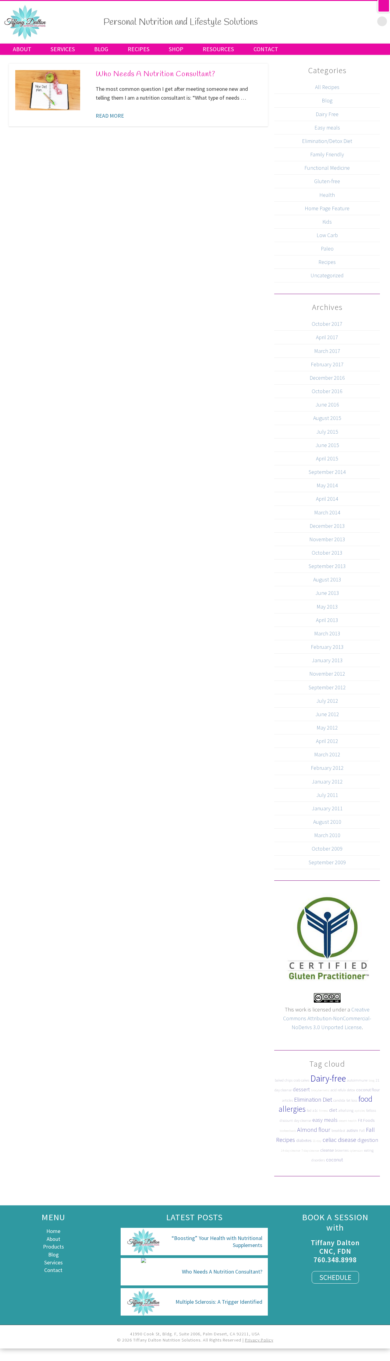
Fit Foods (366, 1120)
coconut (334, 1160)
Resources (218, 49)
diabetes (303, 1140)
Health (327, 194)
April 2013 (327, 620)
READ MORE (110, 115)
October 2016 (327, 391)
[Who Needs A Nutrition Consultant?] (47, 90)
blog (371, 1080)
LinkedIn (369, 21)
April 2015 (327, 458)
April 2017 (327, 337)
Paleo (327, 248)
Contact (266, 49)
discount (286, 1120)
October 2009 (327, 848)
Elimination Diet (313, 1099)
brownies (342, 1150)
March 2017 (327, 350)
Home (53, 1231)
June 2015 (327, 445)
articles (287, 1100)
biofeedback (288, 1131)
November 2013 (327, 539)
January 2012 (327, 781)
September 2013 (327, 566)
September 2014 (327, 471)
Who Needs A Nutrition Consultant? (155, 74)
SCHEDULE (335, 1277)
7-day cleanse (310, 1151)
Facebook (318, 21)
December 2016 (327, 377)
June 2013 (327, 592)
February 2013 (327, 646)
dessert (301, 1089)
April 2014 (327, 498)
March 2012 (327, 754)
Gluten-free (327, 181)
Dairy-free (328, 1078)
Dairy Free (327, 114)
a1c (315, 1110)
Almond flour (313, 1129)
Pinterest (344, 21)
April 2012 (327, 740)
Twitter (331, 21)
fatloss (371, 1110)
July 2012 (327, 700)
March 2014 (327, 512)
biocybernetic (320, 1090)
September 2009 (327, 862)
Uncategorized (327, 275)
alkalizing (346, 1110)
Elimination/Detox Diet (327, 140)
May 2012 (327, 727)
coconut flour (368, 1090)
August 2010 (327, 821)
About (22, 49)
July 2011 (327, 794)
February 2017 (327, 364)
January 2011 (327, 808)
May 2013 (327, 606)
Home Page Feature (327, 208)
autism (352, 1130)
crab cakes (301, 1080)
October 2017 (327, 323)
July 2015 (327, 431)
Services (63, 49)
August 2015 (327, 417)
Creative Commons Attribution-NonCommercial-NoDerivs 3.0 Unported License (327, 1018)
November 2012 (327, 673)
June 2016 (327, 404)
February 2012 (327, 767)
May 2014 (327, 485)
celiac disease (339, 1139)
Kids (327, 221)
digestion (367, 1139)
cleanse (327, 1150)
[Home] (25, 38)
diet (333, 1110)
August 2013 (327, 579)
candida (339, 1100)
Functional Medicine (327, 167)
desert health (348, 1121)
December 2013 (327, 525)
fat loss (351, 1100)
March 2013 (327, 633)
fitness (323, 1111)
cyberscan (356, 1151)
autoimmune (357, 1080)
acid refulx (338, 1090)
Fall (362, 1130)
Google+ (357, 21)
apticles (360, 1111)
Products (53, 1246)
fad (309, 1110)
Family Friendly (327, 154)
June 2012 (327, 714)
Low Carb (327, 235)
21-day (317, 1141)
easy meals (325, 1119)
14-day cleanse (290, 1151)
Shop (176, 49)
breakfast (338, 1130)
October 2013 (327, 552)
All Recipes (327, 87)
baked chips (283, 1080)
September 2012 (327, 687)
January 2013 (327, 660)
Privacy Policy (259, 1340)
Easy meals (327, 127)
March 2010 (327, 835)
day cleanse (302, 1120)
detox (351, 1090)
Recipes (139, 49)
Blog (101, 49)
